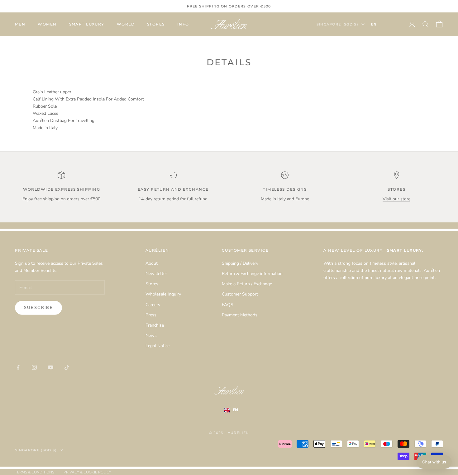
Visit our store (396, 199)
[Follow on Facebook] (18, 367)
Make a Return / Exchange (247, 284)
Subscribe (38, 307)
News (151, 335)
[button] (434, 462)
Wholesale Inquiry (163, 294)
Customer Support (240, 294)
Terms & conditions (34, 472)
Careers (153, 305)
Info (183, 24)
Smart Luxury (86, 24)
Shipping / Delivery (240, 263)
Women (47, 24)
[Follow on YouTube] (50, 367)
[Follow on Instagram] (34, 367)
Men (20, 24)
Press (151, 315)
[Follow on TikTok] (67, 367)
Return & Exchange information (252, 274)
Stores (156, 24)
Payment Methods (239, 315)
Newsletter (156, 274)
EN (374, 24)
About (152, 263)
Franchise (155, 325)
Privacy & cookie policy (87, 472)
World (126, 24)
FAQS (227, 305)
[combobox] (383, 24)
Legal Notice (157, 346)
